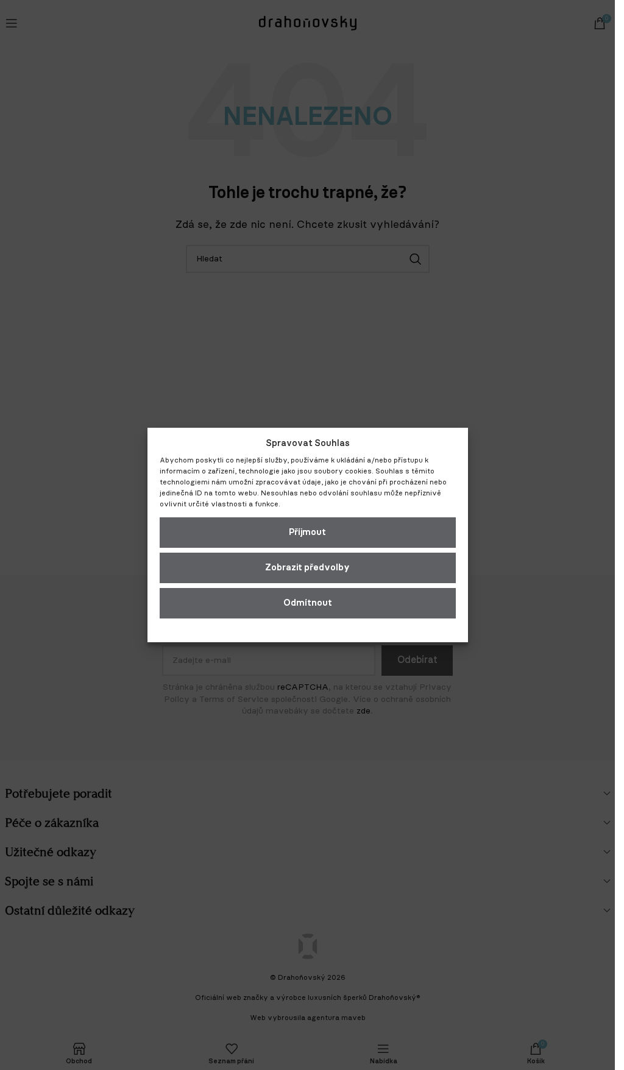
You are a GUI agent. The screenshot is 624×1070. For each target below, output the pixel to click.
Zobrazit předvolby (307, 567)
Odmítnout (307, 603)
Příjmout (307, 532)
